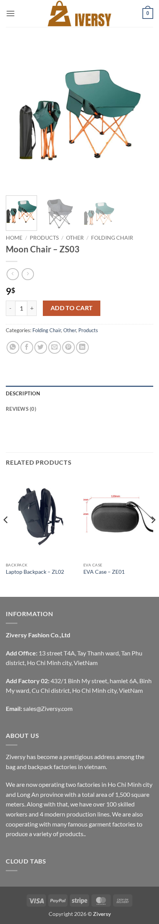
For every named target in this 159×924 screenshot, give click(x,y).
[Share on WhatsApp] (13, 347)
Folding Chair (112, 238)
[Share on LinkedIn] (82, 347)
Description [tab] (23, 393)
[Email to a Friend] (54, 347)
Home (14, 238)
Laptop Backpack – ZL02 (35, 572)
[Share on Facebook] (26, 347)
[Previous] (18, 116)
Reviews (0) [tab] (21, 409)
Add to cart (72, 307)
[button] (10, 13)
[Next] (140, 116)
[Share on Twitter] (40, 347)
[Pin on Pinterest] (68, 347)
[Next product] (13, 274)
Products (44, 238)
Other (75, 238)
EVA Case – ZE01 (104, 572)
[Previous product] (28, 274)
